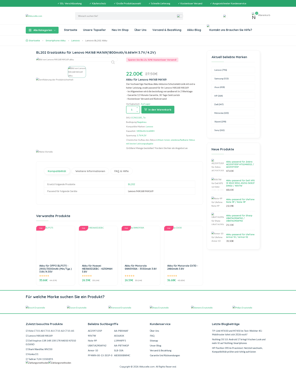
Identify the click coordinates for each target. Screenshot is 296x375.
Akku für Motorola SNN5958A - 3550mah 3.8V (141, 267)
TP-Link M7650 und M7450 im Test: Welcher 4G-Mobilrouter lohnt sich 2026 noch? (237, 332)
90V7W (92, 335)
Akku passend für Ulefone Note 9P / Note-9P (240, 200)
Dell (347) (219, 104)
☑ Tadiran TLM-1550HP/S (39, 359)
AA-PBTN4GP (121, 345)
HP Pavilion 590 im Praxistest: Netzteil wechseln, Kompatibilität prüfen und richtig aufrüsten (237, 350)
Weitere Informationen (90, 171)
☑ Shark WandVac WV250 (39, 349)
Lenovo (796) (220, 70)
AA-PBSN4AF (121, 330)
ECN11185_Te (139, 117)
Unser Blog (155, 345)
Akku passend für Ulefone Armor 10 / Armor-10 (240, 235)
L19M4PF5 (120, 340)
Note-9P (92, 340)
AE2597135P (95, 330)
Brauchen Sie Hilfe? (238, 30)
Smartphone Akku (56, 40)
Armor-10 (93, 350)
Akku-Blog (194, 30)
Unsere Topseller (94, 30)
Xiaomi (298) (220, 121)
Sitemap (154, 340)
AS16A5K (119, 335)
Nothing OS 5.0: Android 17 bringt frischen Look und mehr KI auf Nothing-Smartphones (238, 341)
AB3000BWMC (122, 355)
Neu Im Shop (120, 30)
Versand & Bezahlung (166, 30)
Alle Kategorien (42, 30)
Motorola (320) (221, 113)
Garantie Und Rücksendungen (165, 355)
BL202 (131, 184)
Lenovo (75, 40)
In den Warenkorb (159, 109)
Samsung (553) (221, 78)
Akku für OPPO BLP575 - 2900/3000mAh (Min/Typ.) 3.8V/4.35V (55, 268)
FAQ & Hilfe (121, 171)
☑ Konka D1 (32, 354)
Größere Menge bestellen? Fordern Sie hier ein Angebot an (157, 148)
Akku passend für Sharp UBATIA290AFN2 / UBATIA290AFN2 (239, 218)
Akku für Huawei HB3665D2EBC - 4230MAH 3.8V (97, 268)
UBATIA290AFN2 (97, 345)
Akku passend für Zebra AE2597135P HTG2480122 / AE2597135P (240, 164)
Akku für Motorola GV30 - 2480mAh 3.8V (182, 267)
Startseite (70, 30)
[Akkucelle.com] (45, 16)
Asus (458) (219, 87)
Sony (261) (219, 130)
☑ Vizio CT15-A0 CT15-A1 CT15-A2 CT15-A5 (50, 330)
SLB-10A (118, 350)
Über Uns (140, 30)
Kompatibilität (57, 171)
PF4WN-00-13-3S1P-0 (100, 355)
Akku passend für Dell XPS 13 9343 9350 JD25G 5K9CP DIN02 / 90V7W (240, 183)
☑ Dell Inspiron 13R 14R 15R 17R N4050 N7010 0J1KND (51, 342)
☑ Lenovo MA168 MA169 (39, 335)
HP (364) (218, 95)
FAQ (152, 335)
